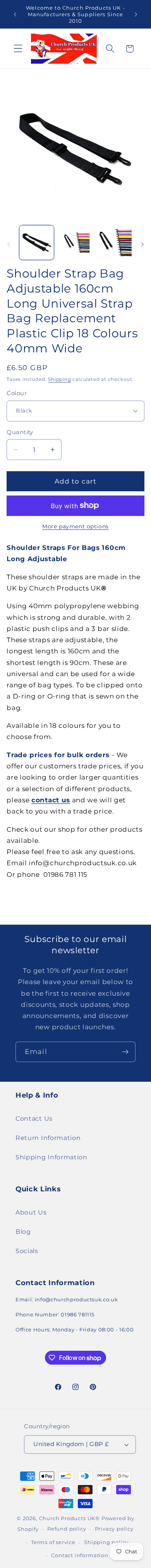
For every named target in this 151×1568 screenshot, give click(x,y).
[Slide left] (8, 244)
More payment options (75, 526)
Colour (17, 393)
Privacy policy (114, 1529)
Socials (26, 1251)
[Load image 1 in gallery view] (36, 242)
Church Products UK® (69, 1518)
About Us (31, 1212)
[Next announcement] (135, 14)
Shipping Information (51, 1157)
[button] (18, 49)
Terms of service (53, 1542)
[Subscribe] (125, 1052)
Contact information (79, 1555)
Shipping (59, 379)
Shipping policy (106, 1542)
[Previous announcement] (15, 14)
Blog (23, 1231)
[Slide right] (142, 244)
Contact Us (34, 1118)
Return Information (48, 1138)
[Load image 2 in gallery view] (75, 242)
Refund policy (66, 1529)
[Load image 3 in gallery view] (114, 242)
